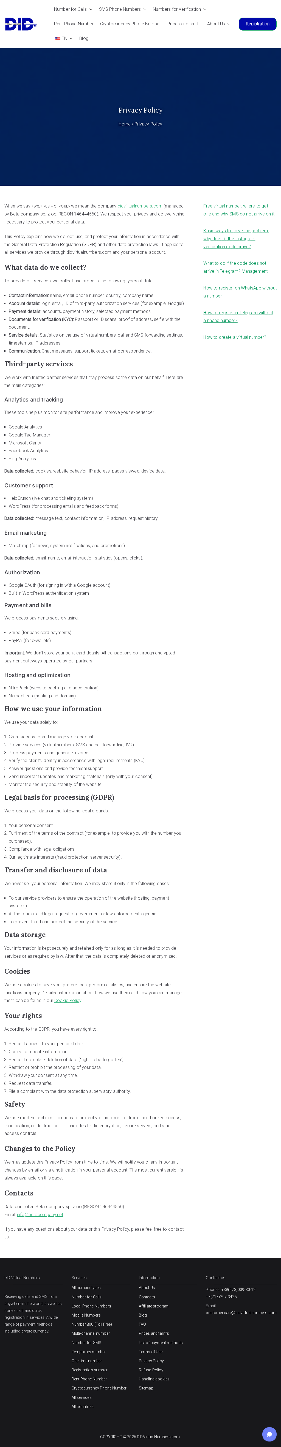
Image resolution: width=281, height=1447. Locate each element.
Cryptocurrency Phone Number (130, 23)
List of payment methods (161, 1342)
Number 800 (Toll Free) (92, 1324)
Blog (83, 38)
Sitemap (146, 1388)
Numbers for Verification (177, 9)
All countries (83, 1406)
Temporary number (89, 1352)
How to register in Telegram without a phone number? (238, 316)
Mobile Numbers (86, 1315)
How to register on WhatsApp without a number (240, 292)
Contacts (147, 1297)
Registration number (90, 1370)
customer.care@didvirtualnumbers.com (241, 1313)
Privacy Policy (151, 1361)
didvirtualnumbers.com (140, 206)
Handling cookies (154, 1379)
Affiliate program (154, 1306)
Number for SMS (86, 1342)
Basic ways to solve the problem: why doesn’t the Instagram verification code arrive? (236, 238)
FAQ (142, 1324)
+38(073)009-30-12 (238, 1289)
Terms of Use (151, 1352)
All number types (86, 1287)
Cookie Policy (67, 1000)
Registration (257, 23)
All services (82, 1397)
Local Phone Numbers (91, 1306)
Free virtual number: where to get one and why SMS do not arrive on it (238, 210)
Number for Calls (70, 9)
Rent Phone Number (74, 23)
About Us (216, 23)
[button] (89, 9)
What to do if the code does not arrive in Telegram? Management (235, 267)
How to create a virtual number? (234, 337)
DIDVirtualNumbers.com (158, 1437)
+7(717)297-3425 (221, 1297)
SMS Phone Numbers (120, 9)
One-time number (87, 1361)
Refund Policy (151, 1370)
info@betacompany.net (40, 1214)
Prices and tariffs (184, 23)
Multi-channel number (91, 1333)
